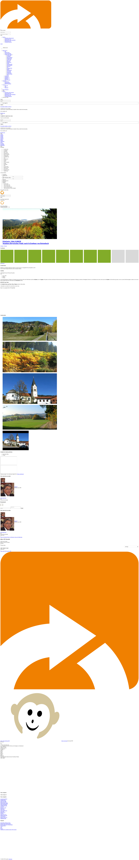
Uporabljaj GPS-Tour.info (9, 38)
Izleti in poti (5, 50)
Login (1, 43)
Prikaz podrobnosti (20, 474)
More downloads (65, 740)
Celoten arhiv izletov (8, 54)
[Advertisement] (69, 306)
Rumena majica (7, 82)
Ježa (4, 165)
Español (1, 137)
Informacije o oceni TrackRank (10, 40)
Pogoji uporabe (3, 825)
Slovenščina (2, 145)
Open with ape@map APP (5, 740)
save (7, 548)
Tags (4, 545)
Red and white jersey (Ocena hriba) (6, 824)
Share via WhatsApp (10, 537)
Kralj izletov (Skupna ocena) (5, 822)
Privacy (1, 828)
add (1, 548)
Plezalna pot (9, 62)
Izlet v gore (9, 60)
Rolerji (8, 69)
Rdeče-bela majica (8, 83)
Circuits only (6, 183)
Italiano (1, 140)
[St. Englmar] (69, 329)
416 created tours (3, 532)
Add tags (2, 545)
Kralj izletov (7, 81)
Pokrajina (4, 179)
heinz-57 (15, 486)
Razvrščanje (5, 206)
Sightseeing (9, 72)
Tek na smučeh (9, 65)
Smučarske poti (9, 64)
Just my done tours (7, 185)
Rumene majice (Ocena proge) (5, 823)
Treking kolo (9, 59)
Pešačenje (8, 61)
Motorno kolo (9, 70)
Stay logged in (5, 122)
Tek (7, 67)
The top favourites (8, 53)
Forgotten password (8, 96)
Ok (1, 757)
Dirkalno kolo (9, 58)
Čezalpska (8, 56)
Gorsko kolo (9, 55)
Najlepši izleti (7, 52)
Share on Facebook (3, 537)
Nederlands (2, 141)
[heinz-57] (7, 487)
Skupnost (4, 80)
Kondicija (4, 181)
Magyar (1, 139)
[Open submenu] (5, 37)
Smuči (5, 161)
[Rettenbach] (69, 417)
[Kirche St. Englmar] (69, 388)
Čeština (1, 134)
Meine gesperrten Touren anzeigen (10, 188)
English (1, 136)
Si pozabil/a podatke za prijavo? (5, 106)
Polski (1, 142)
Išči (5, 51)
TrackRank (4, 174)
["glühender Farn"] (69, 357)
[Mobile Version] (2, 263)
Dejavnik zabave (5, 180)
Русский (2, 143)
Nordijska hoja (9, 68)
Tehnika (4, 182)
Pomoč (4, 37)
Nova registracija (5, 89)
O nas (4, 84)
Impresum (6, 87)
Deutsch (1, 135)
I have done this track (5, 744)
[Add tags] (69, 547)
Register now (2, 113)
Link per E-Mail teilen (18, 537)
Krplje (8, 63)
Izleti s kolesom (9, 57)
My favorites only (7, 184)
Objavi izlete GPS (8, 39)
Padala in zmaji (6, 169)
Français (1, 138)
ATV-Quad (9, 71)
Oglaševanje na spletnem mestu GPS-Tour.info (8, 829)
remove (4, 548)
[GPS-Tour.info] (69, 28)
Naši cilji (6, 85)
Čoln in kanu (6, 166)
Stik (5, 86)
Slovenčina (2, 144)
